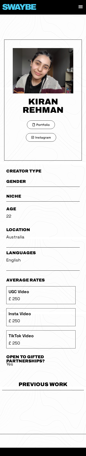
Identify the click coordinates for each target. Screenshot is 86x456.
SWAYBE (19, 6)
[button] (80, 6)
